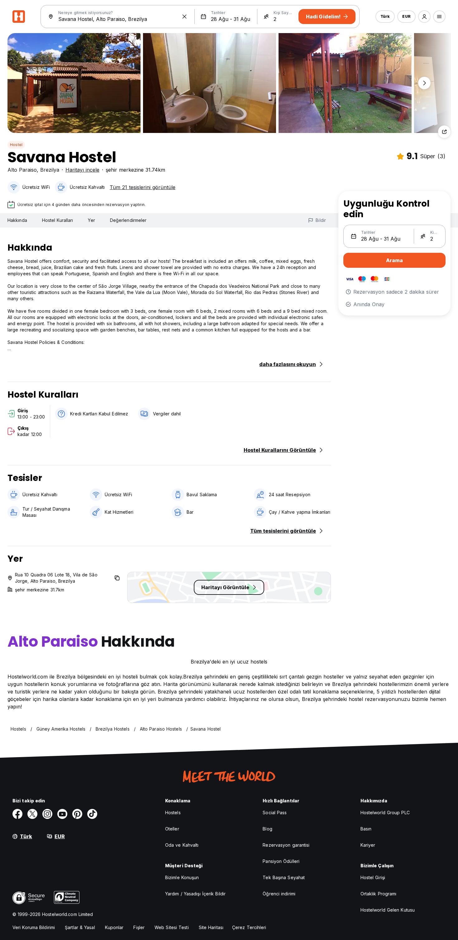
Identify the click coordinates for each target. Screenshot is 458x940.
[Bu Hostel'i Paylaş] (444, 131)
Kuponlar (114, 927)
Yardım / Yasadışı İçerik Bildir (195, 893)
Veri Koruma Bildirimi (33, 927)
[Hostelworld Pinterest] (77, 814)
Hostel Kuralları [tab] (57, 220)
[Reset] (184, 16)
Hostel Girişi (372, 877)
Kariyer (367, 845)
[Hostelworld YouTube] (62, 814)
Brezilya (49, 170)
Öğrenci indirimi (279, 893)
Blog (267, 828)
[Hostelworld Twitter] (32, 814)
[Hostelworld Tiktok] (92, 814)
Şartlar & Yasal (80, 927)
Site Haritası (211, 927)
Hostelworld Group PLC (385, 812)
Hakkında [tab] (17, 220)
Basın (366, 828)
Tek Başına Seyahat (284, 877)
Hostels (173, 812)
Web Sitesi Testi (172, 927)
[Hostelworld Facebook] (17, 814)
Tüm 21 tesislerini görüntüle (142, 187)
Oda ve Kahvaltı (182, 845)
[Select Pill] (424, 16)
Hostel (16, 144)
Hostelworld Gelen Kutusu (387, 910)
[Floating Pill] (424, 83)
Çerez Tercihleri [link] (249, 927)
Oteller (172, 828)
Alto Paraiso (22, 170)
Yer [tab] (91, 220)
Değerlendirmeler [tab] (128, 220)
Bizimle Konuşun (182, 877)
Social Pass (275, 812)
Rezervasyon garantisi (286, 845)
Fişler (139, 927)
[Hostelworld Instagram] (47, 814)
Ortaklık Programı (378, 893)
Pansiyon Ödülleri (281, 861)
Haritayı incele (82, 170)
